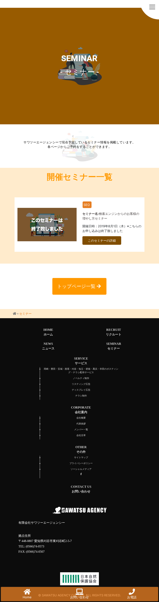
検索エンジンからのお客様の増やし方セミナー (110, 216)
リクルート (113, 332)
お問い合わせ (79, 597)
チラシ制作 (81, 395)
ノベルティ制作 (81, 378)
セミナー (113, 346)
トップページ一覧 (77, 286)
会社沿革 (81, 435)
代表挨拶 (81, 423)
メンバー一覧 (81, 429)
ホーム (48, 332)
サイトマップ (81, 457)
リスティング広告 (81, 384)
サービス (81, 361)
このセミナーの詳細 (102, 240)
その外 (81, 449)
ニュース (48, 346)
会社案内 (81, 410)
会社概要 (81, 417)
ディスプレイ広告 (81, 390)
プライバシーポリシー (81, 463)
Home (27, 597)
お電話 (132, 597)
